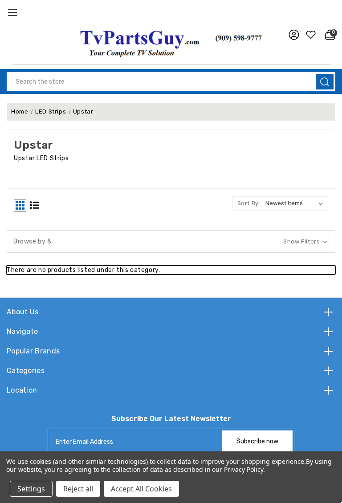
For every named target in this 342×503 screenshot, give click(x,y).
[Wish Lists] (309, 34)
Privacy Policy (243, 469)
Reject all (78, 489)
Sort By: (249, 203)
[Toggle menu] (12, 12)
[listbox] (296, 203)
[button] (171, 42)
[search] (325, 81)
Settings (31, 489)
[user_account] (291, 34)
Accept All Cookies (141, 489)
